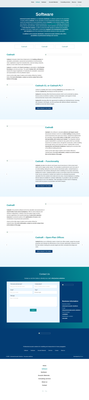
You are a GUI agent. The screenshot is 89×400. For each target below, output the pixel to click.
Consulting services (65, 2)
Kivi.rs (81, 356)
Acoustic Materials (53, 2)
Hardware (44, 2)
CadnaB (44, 46)
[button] (6, 97)
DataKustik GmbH (51, 24)
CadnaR (65, 46)
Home (32, 2)
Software (38, 2)
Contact (80, 2)
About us (74, 2)
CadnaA (24, 46)
